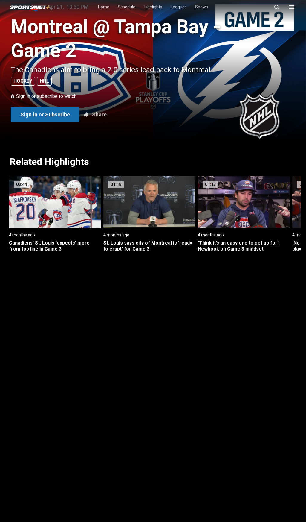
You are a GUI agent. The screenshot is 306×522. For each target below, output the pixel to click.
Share (99, 114)
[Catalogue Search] (279, 7)
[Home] (30, 7)
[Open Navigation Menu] (291, 7)
